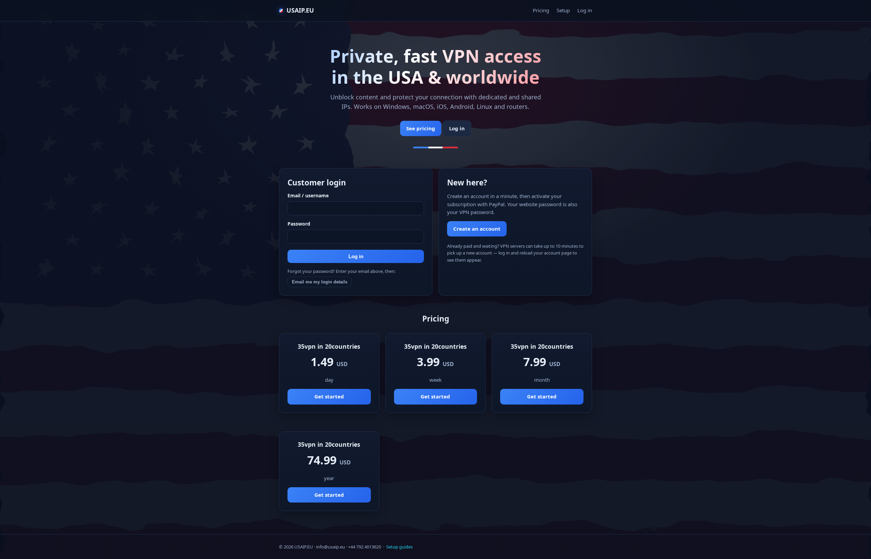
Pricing (541, 10)
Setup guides (399, 547)
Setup (563, 10)
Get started (329, 396)
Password (298, 223)
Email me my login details (319, 281)
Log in (584, 10)
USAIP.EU (300, 10)
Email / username (308, 195)
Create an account (476, 228)
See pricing (420, 128)
